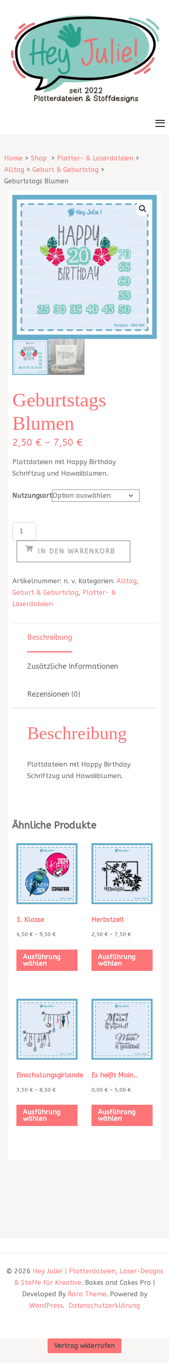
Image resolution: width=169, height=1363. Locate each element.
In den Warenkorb (76, 551)
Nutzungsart (32, 495)
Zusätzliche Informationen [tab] (72, 666)
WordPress (46, 1305)
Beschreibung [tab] (49, 637)
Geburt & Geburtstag (45, 592)
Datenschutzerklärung (104, 1305)
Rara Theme (87, 1294)
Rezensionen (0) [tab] (53, 694)
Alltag (126, 581)
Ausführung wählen (41, 960)
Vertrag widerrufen (84, 1345)
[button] (142, 208)
